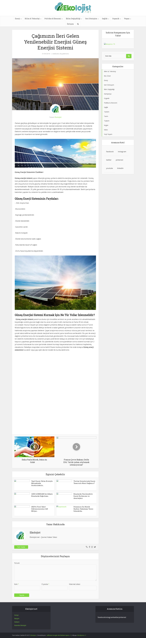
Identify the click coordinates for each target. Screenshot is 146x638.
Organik (115, 18)
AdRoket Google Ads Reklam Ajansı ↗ (59, 635)
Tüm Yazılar (21, 547)
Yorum (17, 563)
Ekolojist (58, 117)
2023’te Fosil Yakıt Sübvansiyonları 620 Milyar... (39, 509)
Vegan (126, 18)
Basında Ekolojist (20, 625)
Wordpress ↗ (81, 635)
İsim (16, 584)
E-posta (45, 584)
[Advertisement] (55, 369)
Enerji (17, 18)
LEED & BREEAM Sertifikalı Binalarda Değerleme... (42, 495)
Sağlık (104, 18)
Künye (16, 615)
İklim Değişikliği (73, 18)
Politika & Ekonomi (52, 18)
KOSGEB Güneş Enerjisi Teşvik (71, 604)
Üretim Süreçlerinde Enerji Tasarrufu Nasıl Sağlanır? (84, 482)
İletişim (70, 24)
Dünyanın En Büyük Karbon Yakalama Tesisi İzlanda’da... (83, 509)
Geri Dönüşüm (91, 18)
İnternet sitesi (74, 584)
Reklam (16, 622)
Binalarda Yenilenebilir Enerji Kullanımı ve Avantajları (83, 496)
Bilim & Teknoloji (32, 18)
